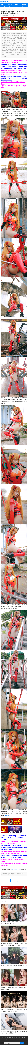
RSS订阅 (23, 1037)
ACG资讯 (3, 6)
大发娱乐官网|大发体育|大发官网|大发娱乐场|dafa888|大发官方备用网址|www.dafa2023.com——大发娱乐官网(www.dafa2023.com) (14, 78)
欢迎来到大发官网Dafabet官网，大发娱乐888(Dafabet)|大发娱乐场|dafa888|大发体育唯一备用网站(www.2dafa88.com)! (14, 847)
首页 (2, 4)
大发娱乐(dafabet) (18, 6)
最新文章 (11, 1037)
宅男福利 (10, 4)
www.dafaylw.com (16, 869)
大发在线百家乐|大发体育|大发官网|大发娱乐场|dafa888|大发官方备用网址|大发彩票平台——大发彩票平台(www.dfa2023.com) (14, 72)
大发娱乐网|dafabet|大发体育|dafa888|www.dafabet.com (15, 1039)
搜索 (22, 1043)
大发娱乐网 (4, 2)
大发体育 (7, 815)
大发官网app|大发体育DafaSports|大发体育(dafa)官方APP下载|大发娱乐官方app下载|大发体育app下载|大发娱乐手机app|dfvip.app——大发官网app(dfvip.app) (14, 66)
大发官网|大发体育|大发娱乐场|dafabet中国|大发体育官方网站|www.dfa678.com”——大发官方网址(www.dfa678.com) (13, 837)
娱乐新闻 (24, 4)
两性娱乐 (10, 6)
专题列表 (6, 1037)
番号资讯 (17, 4)
